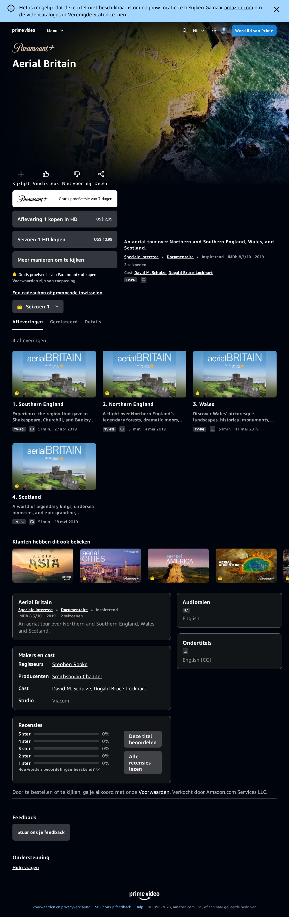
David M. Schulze (150, 272)
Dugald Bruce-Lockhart (190, 272)
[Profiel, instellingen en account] (224, 30)
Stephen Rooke (69, 664)
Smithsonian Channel (77, 676)
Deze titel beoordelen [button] (143, 739)
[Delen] (101, 174)
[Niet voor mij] (77, 174)
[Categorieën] (214, 30)
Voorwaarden (154, 792)
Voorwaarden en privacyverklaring (61, 907)
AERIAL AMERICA (178, 566)
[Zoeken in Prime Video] (185, 30)
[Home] (23, 30)
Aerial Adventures (246, 566)
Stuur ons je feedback (113, 907)
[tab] (27, 321)
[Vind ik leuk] (46, 174)
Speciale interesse (141, 256)
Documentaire (180, 256)
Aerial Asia (42, 566)
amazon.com (238, 7)
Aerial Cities (110, 566)
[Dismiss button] (276, 9)
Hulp (139, 907)
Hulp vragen (25, 867)
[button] (59, 769)
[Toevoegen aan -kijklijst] (21, 174)
